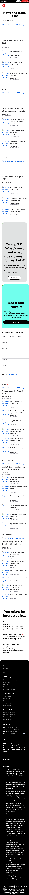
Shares (4, 157)
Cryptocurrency (8, 460)
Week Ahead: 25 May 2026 (18, 578)
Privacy (5, 745)
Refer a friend (7, 747)
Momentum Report (8, 717)
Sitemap (7, 744)
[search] (24, 5)
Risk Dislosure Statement (11, 749)
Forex (4, 89)
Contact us (6, 724)
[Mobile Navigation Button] (27, 5)
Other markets (7, 672)
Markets (5, 663)
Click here (12, 733)
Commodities (7, 535)
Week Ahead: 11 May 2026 (18, 594)
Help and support (12, 731)
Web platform (7, 696)
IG (4, 744)
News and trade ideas (9, 712)
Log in (18, 1)
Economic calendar (9, 714)
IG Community (18, 745)
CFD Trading (7, 677)
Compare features (8, 705)
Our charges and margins (10, 680)
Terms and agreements (18, 744)
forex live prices (12, 374)
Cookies (14, 747)
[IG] (3, 5)
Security (11, 745)
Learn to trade (7, 709)
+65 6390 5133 (13, 727)
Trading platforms (8, 693)
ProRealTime (7, 703)
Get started (25, 1)
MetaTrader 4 (7, 700)
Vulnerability (21, 747)
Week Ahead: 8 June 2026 (18, 570)
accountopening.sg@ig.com (11, 729)
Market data (7, 719)
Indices (19, 336)
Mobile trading (7, 698)
